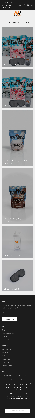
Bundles (4, 336)
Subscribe (9, 319)
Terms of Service (7, 365)
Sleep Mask (5, 340)
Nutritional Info (6, 349)
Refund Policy (6, 362)
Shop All (4, 330)
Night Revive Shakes (8, 333)
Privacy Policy (6, 359)
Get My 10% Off (17, 411)
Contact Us (5, 356)
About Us (5, 353)
